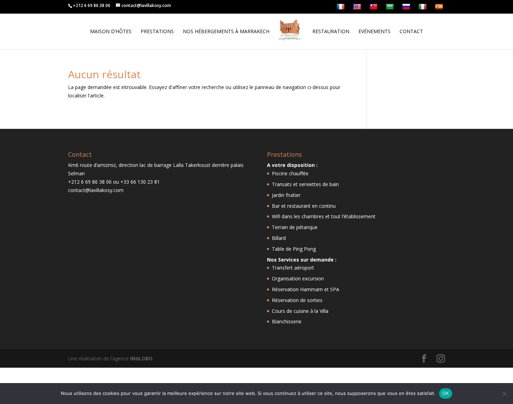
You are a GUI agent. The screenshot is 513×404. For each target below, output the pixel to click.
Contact (411, 32)
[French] (341, 8)
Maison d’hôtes (111, 32)
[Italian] (423, 8)
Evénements (374, 32)
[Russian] (407, 8)
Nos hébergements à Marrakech (226, 32)
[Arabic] (391, 8)
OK (446, 393)
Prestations (157, 32)
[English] (358, 8)
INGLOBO (141, 358)
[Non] (504, 393)
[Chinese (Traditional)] (374, 8)
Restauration (330, 32)
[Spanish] (440, 8)
